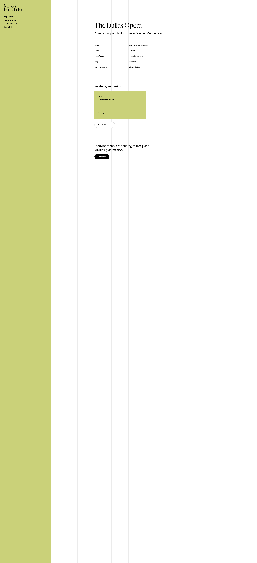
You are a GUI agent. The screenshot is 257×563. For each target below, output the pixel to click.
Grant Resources (11, 23)
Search (7, 27)
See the (102, 113)
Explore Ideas (10, 16)
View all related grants (105, 125)
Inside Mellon (10, 20)
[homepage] (13, 7)
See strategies (102, 157)
